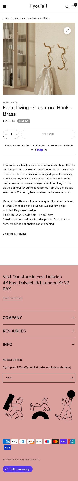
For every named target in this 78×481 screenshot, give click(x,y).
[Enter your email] (71, 378)
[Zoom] (67, 30)
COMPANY (12, 318)
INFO (7, 344)
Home (6, 18)
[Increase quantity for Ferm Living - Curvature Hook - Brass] (16, 134)
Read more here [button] (12, 298)
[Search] (67, 6)
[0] (72, 6)
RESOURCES (14, 331)
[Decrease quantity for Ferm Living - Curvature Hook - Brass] (6, 134)
